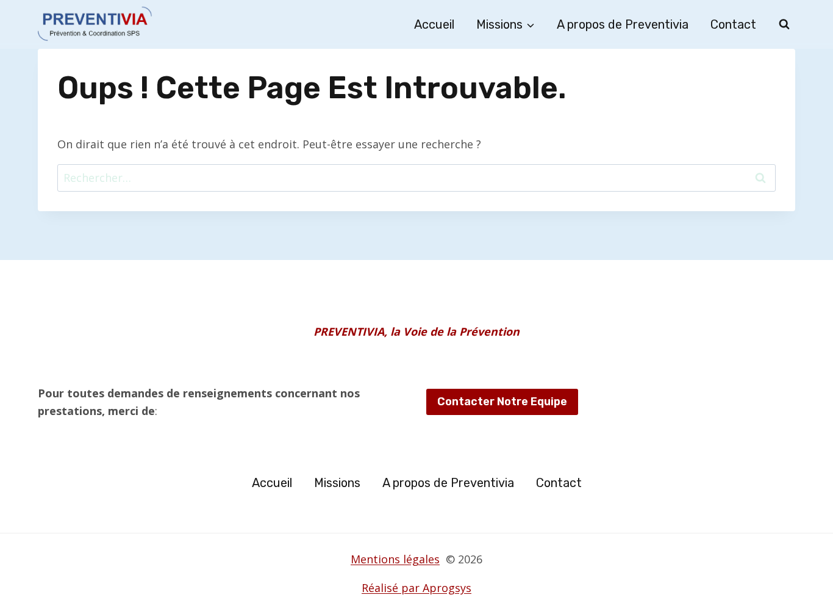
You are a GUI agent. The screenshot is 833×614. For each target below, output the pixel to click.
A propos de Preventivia (622, 24)
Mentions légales (395, 559)
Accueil (434, 24)
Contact (733, 24)
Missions (337, 482)
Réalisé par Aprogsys (416, 587)
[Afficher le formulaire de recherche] (784, 24)
